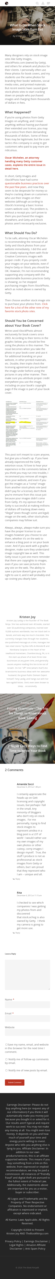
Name (9, 999)
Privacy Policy (13, 1241)
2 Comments (35, 36)
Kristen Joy (21, 36)
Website (10, 1027)
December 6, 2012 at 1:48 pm (29, 787)
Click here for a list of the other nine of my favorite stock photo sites (27, 307)
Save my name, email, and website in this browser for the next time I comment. (27, 1048)
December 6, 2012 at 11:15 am (29, 895)
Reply (18, 879)
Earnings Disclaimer (36, 1241)
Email (9, 1013)
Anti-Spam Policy (35, 1248)
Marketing (27, 16)
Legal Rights (16, 1245)
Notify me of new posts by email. (28, 1070)
